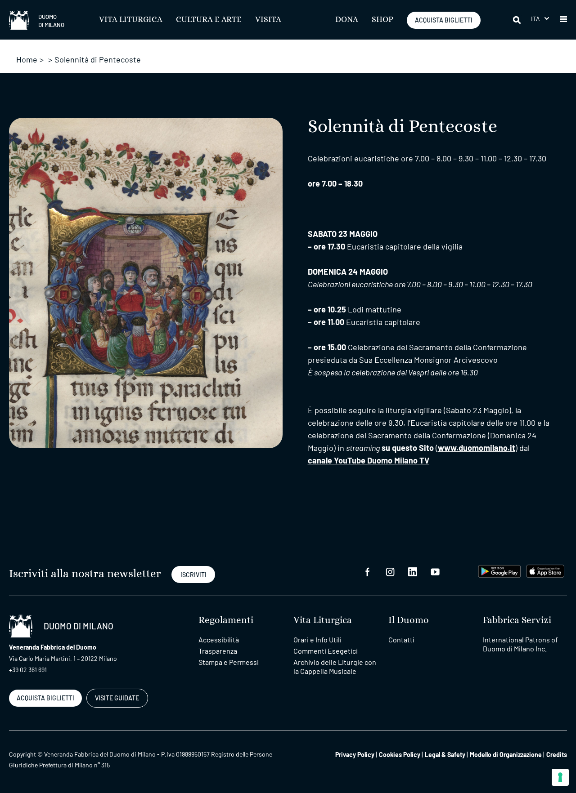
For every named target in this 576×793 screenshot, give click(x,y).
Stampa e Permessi (228, 662)
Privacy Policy (354, 754)
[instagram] (390, 571)
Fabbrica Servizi (517, 620)
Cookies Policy (399, 754)
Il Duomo (408, 620)
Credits (556, 754)
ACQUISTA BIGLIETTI (443, 20)
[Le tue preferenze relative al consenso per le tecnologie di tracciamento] (560, 777)
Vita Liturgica (130, 20)
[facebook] (367, 571)
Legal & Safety (445, 754)
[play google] (499, 570)
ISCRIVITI (193, 575)
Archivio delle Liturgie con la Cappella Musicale (334, 666)
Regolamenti (225, 620)
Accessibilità (218, 639)
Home (26, 59)
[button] (540, 18)
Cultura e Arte (209, 20)
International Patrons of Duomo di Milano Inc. (520, 644)
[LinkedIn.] (412, 571)
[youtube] (435, 571)
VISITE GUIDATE (117, 698)
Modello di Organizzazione (506, 754)
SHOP (382, 20)
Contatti (401, 639)
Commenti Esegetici (325, 650)
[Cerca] (517, 19)
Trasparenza (217, 650)
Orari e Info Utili (317, 639)
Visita (268, 20)
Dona (346, 20)
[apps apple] (545, 570)
